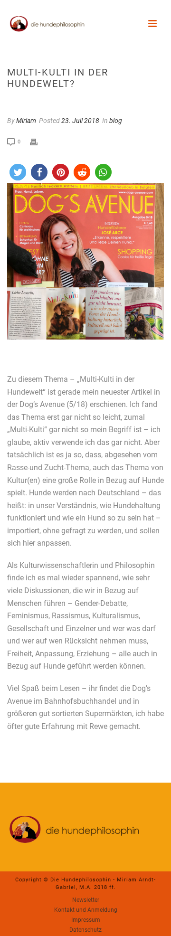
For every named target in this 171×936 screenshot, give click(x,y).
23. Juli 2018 (80, 120)
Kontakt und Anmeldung (85, 910)
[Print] (38, 141)
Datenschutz (85, 930)
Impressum (85, 920)
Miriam (26, 120)
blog (115, 120)
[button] (18, 172)
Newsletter (85, 900)
